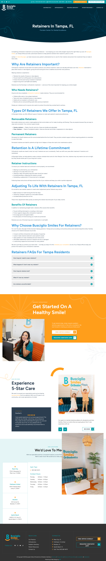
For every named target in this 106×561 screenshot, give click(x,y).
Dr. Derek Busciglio (21, 57)
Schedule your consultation (61, 244)
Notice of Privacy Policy (70, 557)
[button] (53, 258)
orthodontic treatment (33, 93)
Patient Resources (87, 7)
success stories (16, 395)
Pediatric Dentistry (72, 7)
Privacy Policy (60, 557)
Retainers (81, 67)
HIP (60, 559)
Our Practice (47, 7)
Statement (86, 557)
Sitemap (54, 557)
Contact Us (99, 7)
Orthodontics (59, 7)
